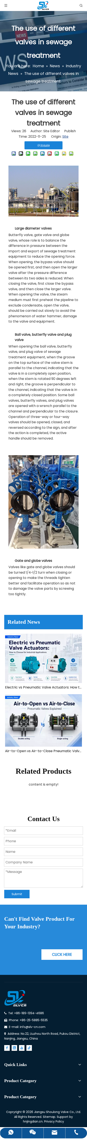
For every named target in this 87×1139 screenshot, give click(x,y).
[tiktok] (29, 1048)
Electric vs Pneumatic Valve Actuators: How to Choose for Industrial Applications (43, 687)
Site (65, 136)
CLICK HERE (62, 954)
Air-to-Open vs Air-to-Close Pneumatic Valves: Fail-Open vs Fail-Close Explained (43, 751)
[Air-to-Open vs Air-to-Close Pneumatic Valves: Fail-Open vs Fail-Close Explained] (43, 720)
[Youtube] (21, 1048)
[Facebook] (7, 1048)
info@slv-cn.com (32, 1027)
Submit (17, 894)
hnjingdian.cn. (33, 1121)
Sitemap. (50, 1117)
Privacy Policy (54, 1121)
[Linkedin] (14, 1048)
